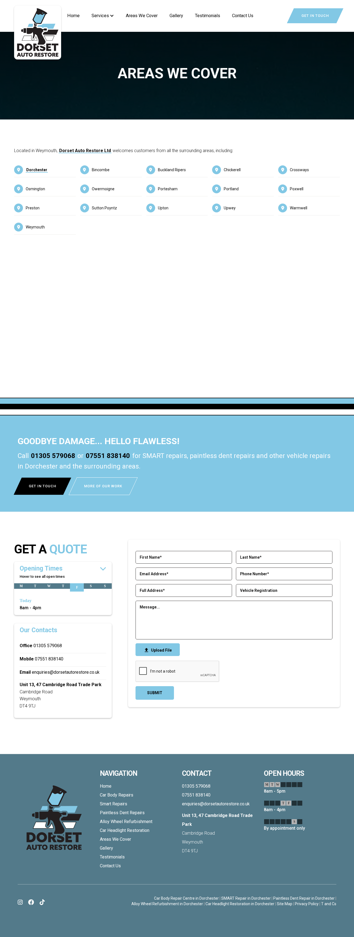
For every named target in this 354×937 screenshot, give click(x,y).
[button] (102, 15)
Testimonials (207, 15)
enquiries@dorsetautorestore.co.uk (66, 672)
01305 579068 (53, 456)
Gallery (176, 15)
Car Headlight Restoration (124, 830)
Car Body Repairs (116, 795)
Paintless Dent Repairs (122, 812)
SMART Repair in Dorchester (246, 898)
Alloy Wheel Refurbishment (126, 821)
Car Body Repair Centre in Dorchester (186, 898)
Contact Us (242, 15)
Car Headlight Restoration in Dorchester (239, 904)
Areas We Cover (142, 15)
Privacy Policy (307, 904)
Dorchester (36, 170)
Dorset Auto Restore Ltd (85, 150)
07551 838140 (108, 456)
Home (73, 15)
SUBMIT (154, 693)
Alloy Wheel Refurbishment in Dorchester (167, 904)
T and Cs (328, 904)
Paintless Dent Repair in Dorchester (304, 898)
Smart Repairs (113, 803)
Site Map (284, 904)
